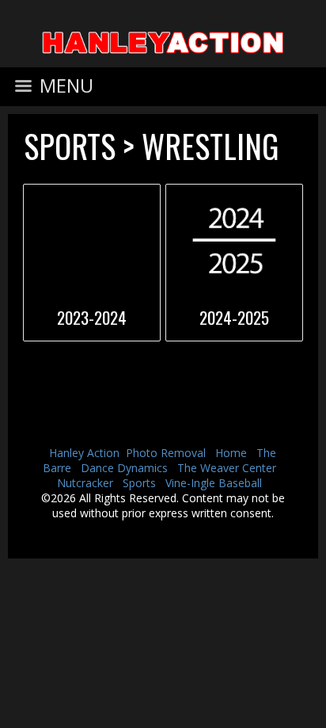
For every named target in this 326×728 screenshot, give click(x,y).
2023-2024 (92, 317)
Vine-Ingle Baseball (213, 482)
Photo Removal (166, 452)
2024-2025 (234, 317)
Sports (70, 146)
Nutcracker (85, 482)
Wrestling (210, 146)
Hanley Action (84, 452)
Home (231, 452)
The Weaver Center (226, 467)
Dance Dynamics (124, 467)
